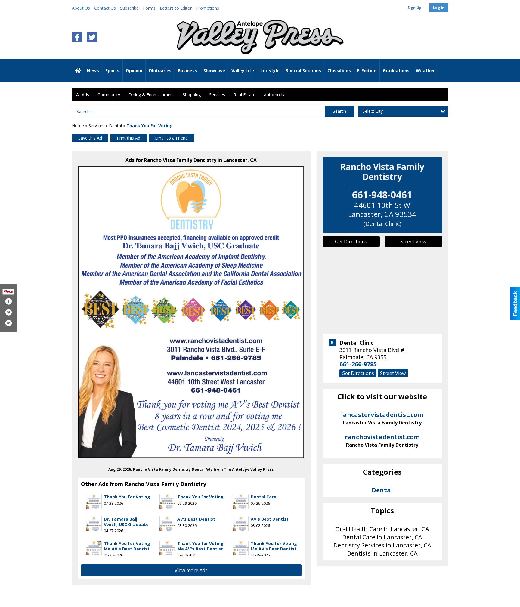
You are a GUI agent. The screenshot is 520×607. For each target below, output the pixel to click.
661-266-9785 (358, 364)
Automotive (275, 94)
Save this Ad (90, 138)
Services (217, 94)
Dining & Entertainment (151, 94)
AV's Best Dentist (196, 519)
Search (339, 111)
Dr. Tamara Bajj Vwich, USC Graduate (126, 521)
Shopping (192, 94)
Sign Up (414, 7)
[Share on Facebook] (8, 301)
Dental (115, 125)
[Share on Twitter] (8, 312)
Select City (373, 111)
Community (109, 94)
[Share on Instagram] (8, 323)
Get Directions (351, 241)
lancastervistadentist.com (382, 418)
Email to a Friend (171, 138)
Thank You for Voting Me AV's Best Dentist (127, 546)
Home (78, 125)
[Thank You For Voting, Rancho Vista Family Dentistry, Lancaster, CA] (191, 312)
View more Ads (191, 570)
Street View (413, 241)
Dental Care (263, 497)
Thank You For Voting (127, 497)
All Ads (82, 94)
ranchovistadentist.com (382, 440)
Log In (438, 7)
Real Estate (244, 94)
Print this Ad (128, 138)
